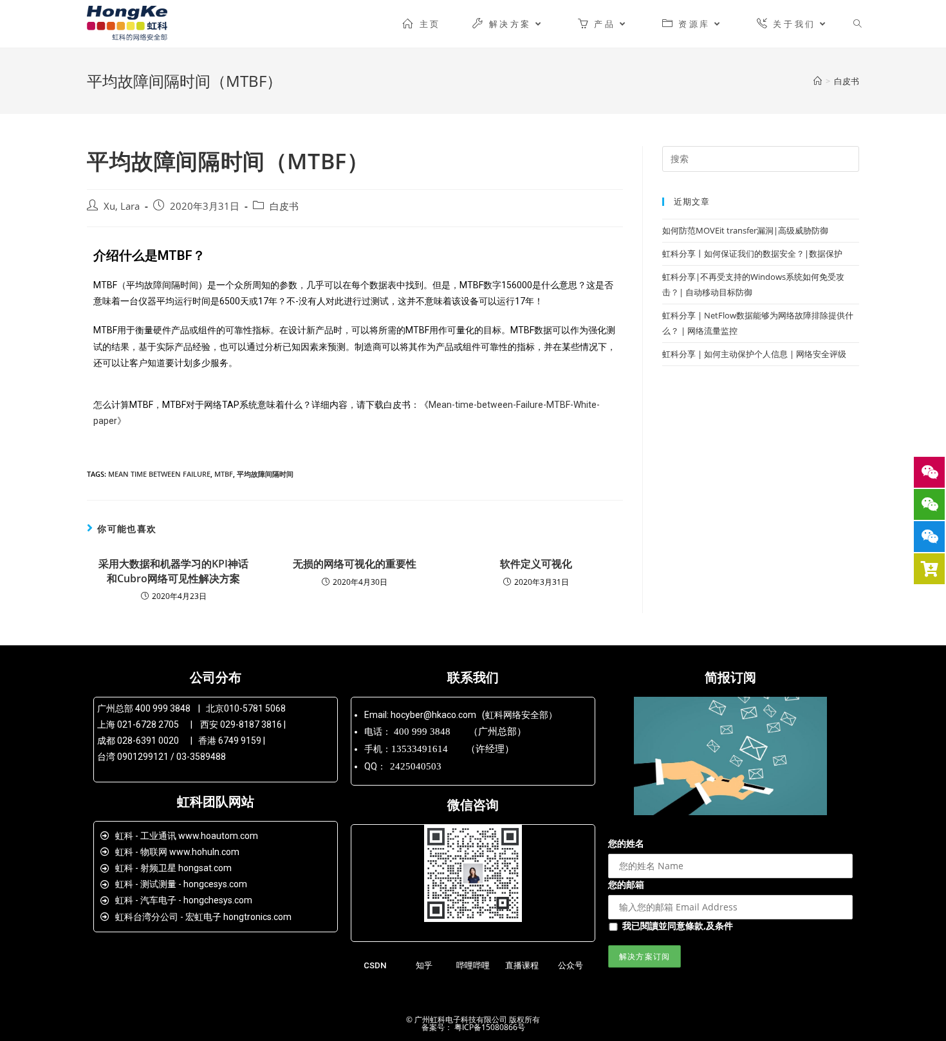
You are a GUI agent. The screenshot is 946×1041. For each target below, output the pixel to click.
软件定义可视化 (536, 564)
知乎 (424, 965)
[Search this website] (760, 157)
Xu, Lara (122, 206)
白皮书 (284, 206)
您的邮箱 (626, 884)
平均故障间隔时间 (265, 474)
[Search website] (857, 24)
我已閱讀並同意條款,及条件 (677, 925)
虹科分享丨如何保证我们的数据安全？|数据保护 (752, 253)
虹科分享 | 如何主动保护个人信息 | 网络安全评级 (754, 354)
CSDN (375, 965)
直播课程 (522, 965)
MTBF (223, 474)
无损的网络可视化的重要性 (354, 564)
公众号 (570, 965)
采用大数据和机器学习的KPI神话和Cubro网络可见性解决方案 (173, 571)
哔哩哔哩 (473, 965)
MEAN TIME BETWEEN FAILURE (159, 474)
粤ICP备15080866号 (488, 1027)
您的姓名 (626, 843)
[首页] (817, 81)
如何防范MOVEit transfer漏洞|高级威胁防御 (745, 230)
